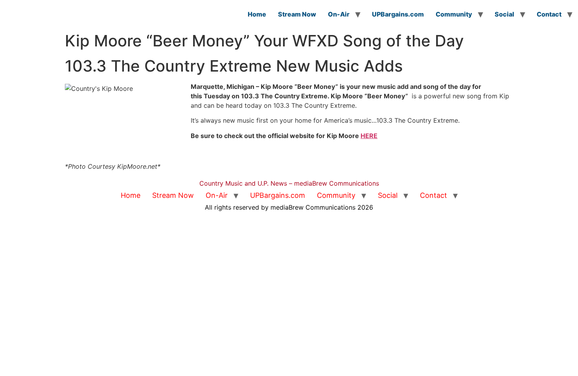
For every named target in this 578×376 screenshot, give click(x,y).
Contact (549, 14)
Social (504, 14)
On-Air (339, 14)
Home (257, 14)
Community (454, 14)
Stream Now (297, 14)
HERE (369, 136)
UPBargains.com (398, 14)
